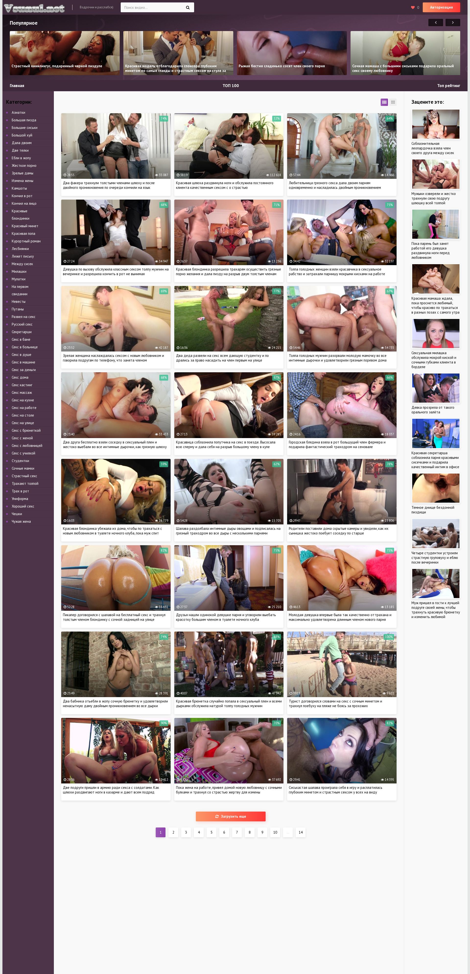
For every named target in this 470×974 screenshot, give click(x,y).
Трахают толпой (25, 483)
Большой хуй (22, 135)
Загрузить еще (233, 816)
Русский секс (22, 324)
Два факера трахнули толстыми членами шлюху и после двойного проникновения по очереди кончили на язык (109, 185)
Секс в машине (23, 362)
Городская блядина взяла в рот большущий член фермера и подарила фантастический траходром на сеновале (337, 444)
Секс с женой (22, 438)
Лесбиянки (20, 248)
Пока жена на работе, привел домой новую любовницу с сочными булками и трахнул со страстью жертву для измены (229, 789)
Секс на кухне (23, 400)
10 (275, 832)
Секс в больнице (25, 347)
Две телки (20, 150)
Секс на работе (24, 407)
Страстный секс (24, 476)
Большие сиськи (24, 127)
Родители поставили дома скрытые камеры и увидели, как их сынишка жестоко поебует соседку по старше (338, 530)
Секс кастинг (22, 385)
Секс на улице (23, 422)
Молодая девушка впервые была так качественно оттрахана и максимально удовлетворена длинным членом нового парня (340, 617)
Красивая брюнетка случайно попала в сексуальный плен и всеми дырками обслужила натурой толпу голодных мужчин (229, 703)
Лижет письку (23, 256)
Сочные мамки (23, 468)
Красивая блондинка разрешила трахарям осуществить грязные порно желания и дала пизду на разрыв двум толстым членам (228, 271)
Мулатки (18, 279)
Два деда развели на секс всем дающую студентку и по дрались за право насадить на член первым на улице (222, 357)
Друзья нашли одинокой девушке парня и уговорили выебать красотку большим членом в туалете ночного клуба (226, 617)
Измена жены (22, 180)
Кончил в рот (22, 195)
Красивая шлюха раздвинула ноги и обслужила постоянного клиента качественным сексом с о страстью (224, 185)
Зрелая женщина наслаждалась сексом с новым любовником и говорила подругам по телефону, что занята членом (113, 357)
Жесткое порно (24, 165)
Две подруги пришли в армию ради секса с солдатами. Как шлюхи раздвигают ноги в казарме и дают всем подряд (111, 789)
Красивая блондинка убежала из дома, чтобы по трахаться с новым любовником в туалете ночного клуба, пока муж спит (112, 530)
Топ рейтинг (448, 85)
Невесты (18, 301)
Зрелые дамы (22, 173)
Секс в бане (21, 339)
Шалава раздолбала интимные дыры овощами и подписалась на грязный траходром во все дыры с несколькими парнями (228, 530)
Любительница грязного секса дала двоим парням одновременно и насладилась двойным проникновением (335, 185)
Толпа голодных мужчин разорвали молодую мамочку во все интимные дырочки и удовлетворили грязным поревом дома (338, 357)
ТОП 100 (231, 85)
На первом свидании (20, 290)
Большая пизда (24, 120)
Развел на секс (23, 316)
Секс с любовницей (27, 445)
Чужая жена (21, 521)
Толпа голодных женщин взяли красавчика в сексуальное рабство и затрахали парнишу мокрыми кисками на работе (337, 271)
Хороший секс (23, 506)
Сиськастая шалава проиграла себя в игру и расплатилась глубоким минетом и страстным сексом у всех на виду (335, 789)
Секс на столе (23, 415)
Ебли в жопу (21, 158)
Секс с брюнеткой (26, 430)
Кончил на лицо (24, 203)
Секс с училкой (23, 453)
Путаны (18, 309)
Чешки (17, 513)
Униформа (20, 498)
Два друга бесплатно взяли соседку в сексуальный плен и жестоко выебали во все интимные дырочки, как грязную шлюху (115, 444)
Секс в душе (21, 354)
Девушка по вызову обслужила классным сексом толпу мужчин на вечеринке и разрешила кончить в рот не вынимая (116, 271)
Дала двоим (22, 142)
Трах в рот (20, 491)
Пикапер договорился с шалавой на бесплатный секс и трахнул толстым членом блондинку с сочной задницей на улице (114, 617)
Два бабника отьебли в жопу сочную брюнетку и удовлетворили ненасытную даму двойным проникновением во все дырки (115, 703)
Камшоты (19, 188)
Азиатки (18, 112)
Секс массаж (22, 392)
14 (301, 832)
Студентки (20, 460)
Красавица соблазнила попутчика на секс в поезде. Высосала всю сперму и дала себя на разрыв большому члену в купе (225, 444)
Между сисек (22, 263)
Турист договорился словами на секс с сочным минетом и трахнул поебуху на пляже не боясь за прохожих (335, 703)
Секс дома (20, 377)
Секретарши (22, 331)
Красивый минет (25, 226)
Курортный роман (26, 241)
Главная (17, 85)
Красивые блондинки (20, 215)
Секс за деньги (24, 369)
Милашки (19, 271)
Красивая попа (23, 233)
